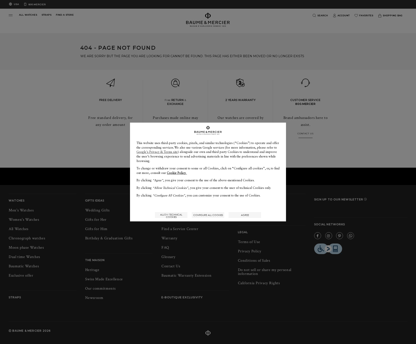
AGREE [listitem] (245, 215)
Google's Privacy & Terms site (157, 152)
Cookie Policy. (177, 173)
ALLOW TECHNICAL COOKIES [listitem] (171, 215)
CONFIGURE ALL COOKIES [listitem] (208, 215)
